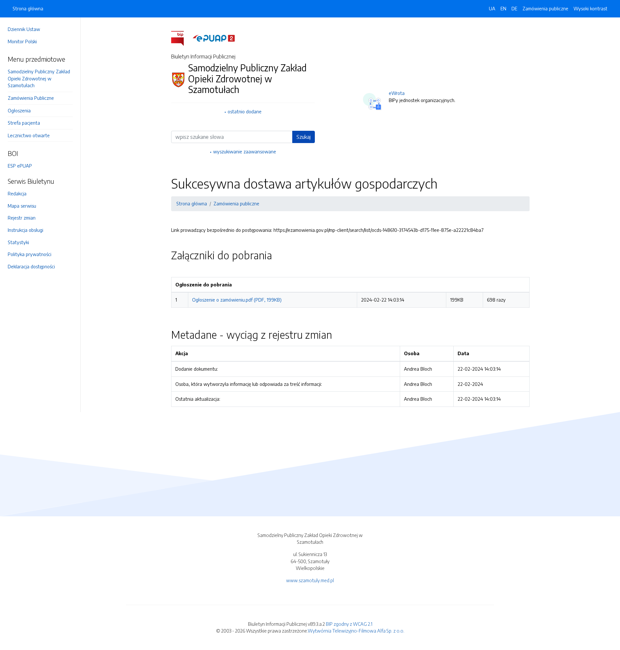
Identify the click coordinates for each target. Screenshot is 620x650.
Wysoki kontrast (590, 8)
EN (503, 8)
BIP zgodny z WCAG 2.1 (349, 624)
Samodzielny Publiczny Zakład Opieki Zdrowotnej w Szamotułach (39, 78)
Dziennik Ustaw (24, 29)
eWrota (397, 93)
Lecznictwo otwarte (29, 135)
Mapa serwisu (22, 206)
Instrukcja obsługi (25, 230)
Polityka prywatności (29, 254)
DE (514, 8)
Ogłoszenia (19, 110)
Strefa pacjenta (24, 123)
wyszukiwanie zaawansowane (244, 151)
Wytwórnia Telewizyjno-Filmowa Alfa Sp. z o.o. (356, 631)
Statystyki (18, 242)
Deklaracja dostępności (31, 266)
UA (492, 8)
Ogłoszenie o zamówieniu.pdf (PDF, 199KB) (237, 300)
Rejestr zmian (22, 218)
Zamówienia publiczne (545, 8)
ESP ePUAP (20, 166)
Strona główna (28, 8)
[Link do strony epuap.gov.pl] (214, 38)
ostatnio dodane (245, 111)
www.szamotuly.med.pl (310, 580)
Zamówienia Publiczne (31, 98)
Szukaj (303, 137)
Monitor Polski (22, 41)
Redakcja (17, 193)
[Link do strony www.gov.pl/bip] (181, 38)
